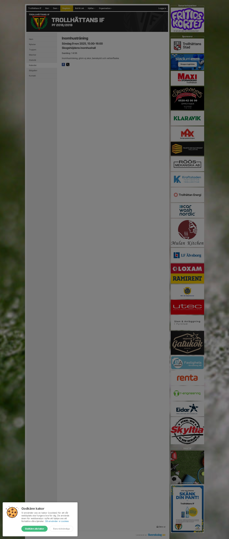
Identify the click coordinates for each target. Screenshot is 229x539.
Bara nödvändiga (61, 528)
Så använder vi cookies (57, 521)
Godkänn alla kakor (34, 528)
